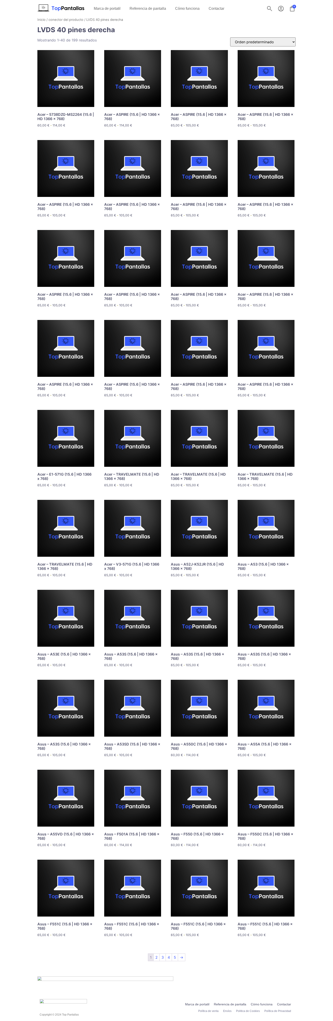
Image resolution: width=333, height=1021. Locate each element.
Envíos (227, 1011)
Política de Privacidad (277, 1011)
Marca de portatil (107, 8)
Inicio (41, 20)
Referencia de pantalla (148, 8)
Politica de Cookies (248, 1011)
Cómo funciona (187, 8)
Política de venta (208, 1011)
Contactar (216, 8)
